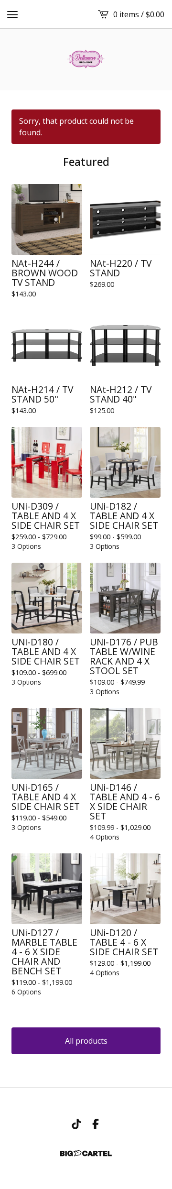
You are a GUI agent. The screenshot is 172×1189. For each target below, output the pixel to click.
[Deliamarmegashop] (86, 59)
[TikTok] (76, 1124)
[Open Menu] (12, 14)
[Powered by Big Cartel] (86, 1153)
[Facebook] (95, 1124)
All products (86, 1041)
